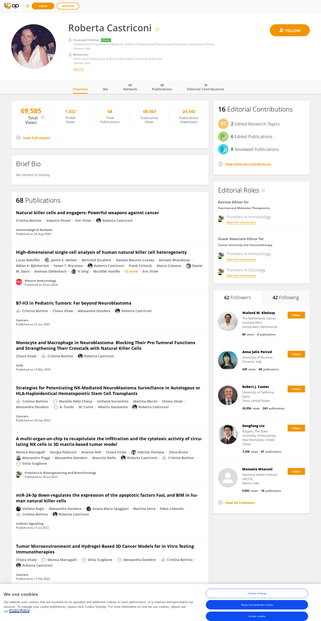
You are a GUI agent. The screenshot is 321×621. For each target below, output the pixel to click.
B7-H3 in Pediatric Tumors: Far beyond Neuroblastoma (73, 303)
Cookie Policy (19, 611)
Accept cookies (257, 616)
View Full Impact (36, 138)
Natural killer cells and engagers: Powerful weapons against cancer (87, 212)
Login (43, 6)
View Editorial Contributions (248, 164)
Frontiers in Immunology (249, 216)
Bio (105, 89)
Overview (80, 89)
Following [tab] (286, 297)
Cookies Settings (257, 593)
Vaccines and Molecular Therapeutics (244, 208)
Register (68, 6)
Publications (162, 87)
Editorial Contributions (205, 87)
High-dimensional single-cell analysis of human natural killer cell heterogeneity (101, 252)
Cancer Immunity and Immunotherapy (245, 245)
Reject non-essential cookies (257, 604)
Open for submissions (241, 222)
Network (130, 87)
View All (79, 69)
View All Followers (240, 502)
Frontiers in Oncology (246, 270)
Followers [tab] (237, 297)
